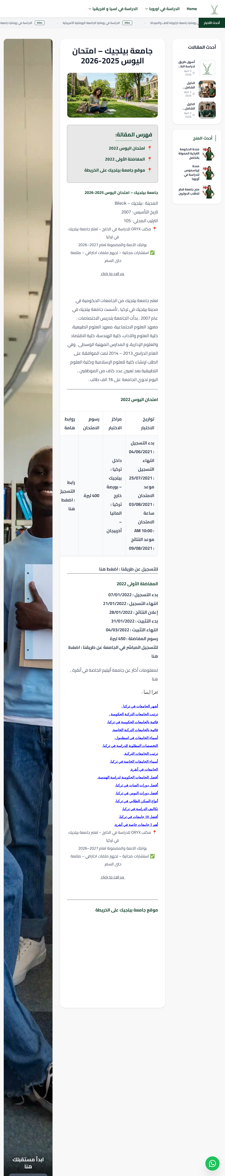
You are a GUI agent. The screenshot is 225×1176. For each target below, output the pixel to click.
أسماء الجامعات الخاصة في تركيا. (134, 761)
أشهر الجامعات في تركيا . (140, 706)
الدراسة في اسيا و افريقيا (115, 8)
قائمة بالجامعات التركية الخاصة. (135, 730)
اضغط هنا (108, 569)
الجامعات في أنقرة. (144, 769)
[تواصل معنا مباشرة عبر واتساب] (212, 1163)
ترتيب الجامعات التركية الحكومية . (133, 714)
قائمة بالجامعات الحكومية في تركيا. (132, 722)
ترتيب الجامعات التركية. (141, 753)
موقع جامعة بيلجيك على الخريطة (114, 170)
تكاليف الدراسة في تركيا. (140, 809)
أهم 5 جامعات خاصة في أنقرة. (136, 825)
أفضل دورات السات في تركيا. (136, 785)
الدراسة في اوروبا (164, 8)
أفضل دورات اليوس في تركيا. (136, 793)
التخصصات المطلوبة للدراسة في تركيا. (130, 746)
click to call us (112, 273)
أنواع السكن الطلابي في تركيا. (136, 801)
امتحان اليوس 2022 (127, 148)
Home (192, 8)
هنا (154, 679)
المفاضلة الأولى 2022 (125, 159)
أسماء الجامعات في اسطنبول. (136, 738)
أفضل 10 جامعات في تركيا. (138, 817)
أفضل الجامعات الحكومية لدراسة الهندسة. (127, 777)
